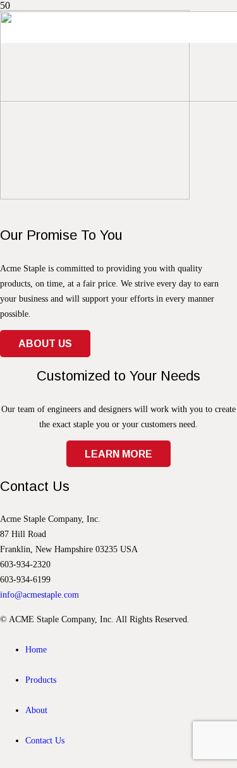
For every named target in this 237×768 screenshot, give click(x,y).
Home (36, 649)
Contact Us (44, 740)
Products (40, 680)
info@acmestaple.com (39, 594)
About (36, 710)
